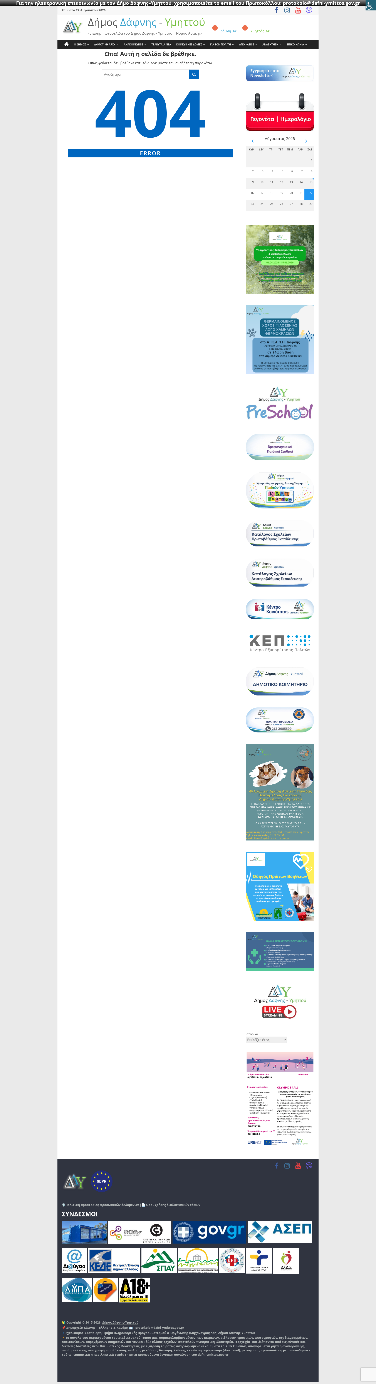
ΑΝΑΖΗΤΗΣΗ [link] (270, 44)
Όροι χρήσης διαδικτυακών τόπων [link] (172, 1205)
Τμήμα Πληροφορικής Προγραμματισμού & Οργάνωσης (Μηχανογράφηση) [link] (160, 1333)
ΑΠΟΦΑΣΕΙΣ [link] (246, 44)
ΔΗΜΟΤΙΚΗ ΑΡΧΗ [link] (105, 44)
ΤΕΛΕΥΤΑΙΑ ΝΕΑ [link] (161, 44)
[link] (371, 5)
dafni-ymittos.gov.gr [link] (213, 1354)
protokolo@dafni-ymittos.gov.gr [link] (159, 1328)
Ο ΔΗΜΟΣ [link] (80, 44)
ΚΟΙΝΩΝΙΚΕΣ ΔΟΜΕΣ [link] (189, 44)
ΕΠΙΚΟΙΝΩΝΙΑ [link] (295, 44)
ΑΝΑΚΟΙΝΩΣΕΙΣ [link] (133, 44)
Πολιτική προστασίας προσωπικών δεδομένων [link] (102, 1205)
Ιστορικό (252, 1034)
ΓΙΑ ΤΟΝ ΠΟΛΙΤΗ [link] (220, 44)
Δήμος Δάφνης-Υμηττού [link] (120, 1322)
